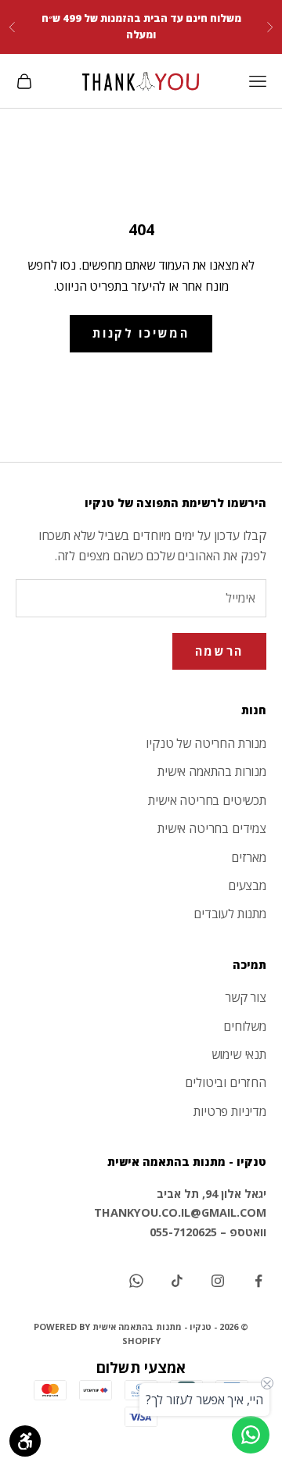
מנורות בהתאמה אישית (211, 771)
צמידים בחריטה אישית (211, 828)
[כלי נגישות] (25, 1441)
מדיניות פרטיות (229, 1111)
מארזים (248, 857)
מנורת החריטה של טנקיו (206, 743)
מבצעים (247, 885)
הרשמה (219, 651)
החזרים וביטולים (225, 1082)
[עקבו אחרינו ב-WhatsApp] (136, 1281)
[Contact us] (250, 1434)
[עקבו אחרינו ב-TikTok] (177, 1281)
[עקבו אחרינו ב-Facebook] (258, 1281)
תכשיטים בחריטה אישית (207, 800)
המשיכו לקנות (140, 333)
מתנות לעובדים (229, 913)
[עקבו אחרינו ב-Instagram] (218, 1281)
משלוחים (244, 1026)
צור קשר (245, 997)
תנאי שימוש (239, 1054)
